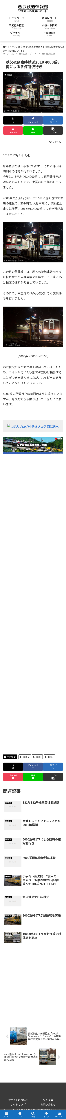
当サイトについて (18, 1100)
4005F (38, 756)
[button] (53, 130)
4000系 (26, 756)
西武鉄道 (11, 756)
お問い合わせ (48, 1104)
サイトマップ (18, 1104)
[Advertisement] (33, 604)
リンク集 (48, 1100)
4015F (50, 756)
